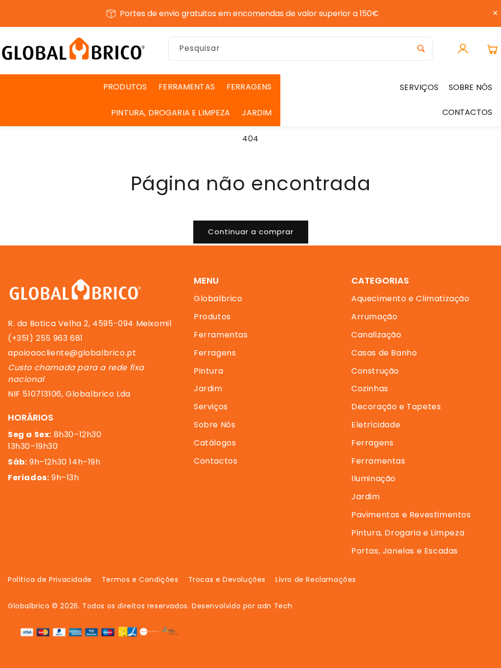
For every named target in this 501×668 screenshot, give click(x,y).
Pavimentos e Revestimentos (411, 514)
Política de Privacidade (50, 579)
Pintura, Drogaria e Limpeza (407, 532)
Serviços (211, 406)
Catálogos (215, 442)
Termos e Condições (140, 579)
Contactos (215, 461)
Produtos (212, 316)
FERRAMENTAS (187, 86)
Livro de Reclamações (315, 579)
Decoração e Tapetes (396, 406)
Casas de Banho (384, 352)
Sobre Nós (214, 424)
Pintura (208, 371)
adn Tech (275, 606)
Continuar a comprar (251, 231)
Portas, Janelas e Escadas (404, 551)
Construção (375, 371)
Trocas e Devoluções (227, 579)
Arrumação (374, 316)
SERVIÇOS (419, 87)
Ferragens (215, 352)
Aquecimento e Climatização (410, 298)
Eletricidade (375, 424)
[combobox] (300, 49)
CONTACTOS (467, 112)
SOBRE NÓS (470, 87)
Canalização (376, 334)
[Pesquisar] (421, 48)
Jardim (208, 388)
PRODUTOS (125, 86)
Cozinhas (369, 388)
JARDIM (257, 112)
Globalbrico (218, 298)
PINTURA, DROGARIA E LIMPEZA (170, 112)
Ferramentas (221, 334)
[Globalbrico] (73, 49)
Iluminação (373, 478)
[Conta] (463, 49)
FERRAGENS (249, 86)
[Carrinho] (492, 49)
